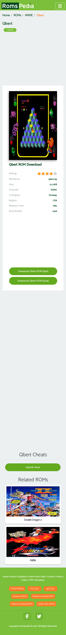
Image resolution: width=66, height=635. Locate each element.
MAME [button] (10, 30)
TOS (31, 579)
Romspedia (24, 625)
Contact (51, 576)
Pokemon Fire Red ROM (43, 596)
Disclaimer (39, 579)
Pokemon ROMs (19, 596)
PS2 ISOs (34, 588)
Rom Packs (34, 576)
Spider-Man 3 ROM (46, 604)
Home (6, 576)
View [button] (33, 501)
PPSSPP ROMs (17, 588)
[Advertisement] (33, 60)
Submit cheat (33, 467)
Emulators (22, 576)
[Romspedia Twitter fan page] (39, 616)
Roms (13, 576)
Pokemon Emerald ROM (22, 604)
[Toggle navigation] (59, 6)
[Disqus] (33, 402)
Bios (43, 576)
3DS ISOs (50, 588)
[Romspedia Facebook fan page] (27, 616)
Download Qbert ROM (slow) (33, 280)
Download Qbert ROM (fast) (33, 271)
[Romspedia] (18, 6)
